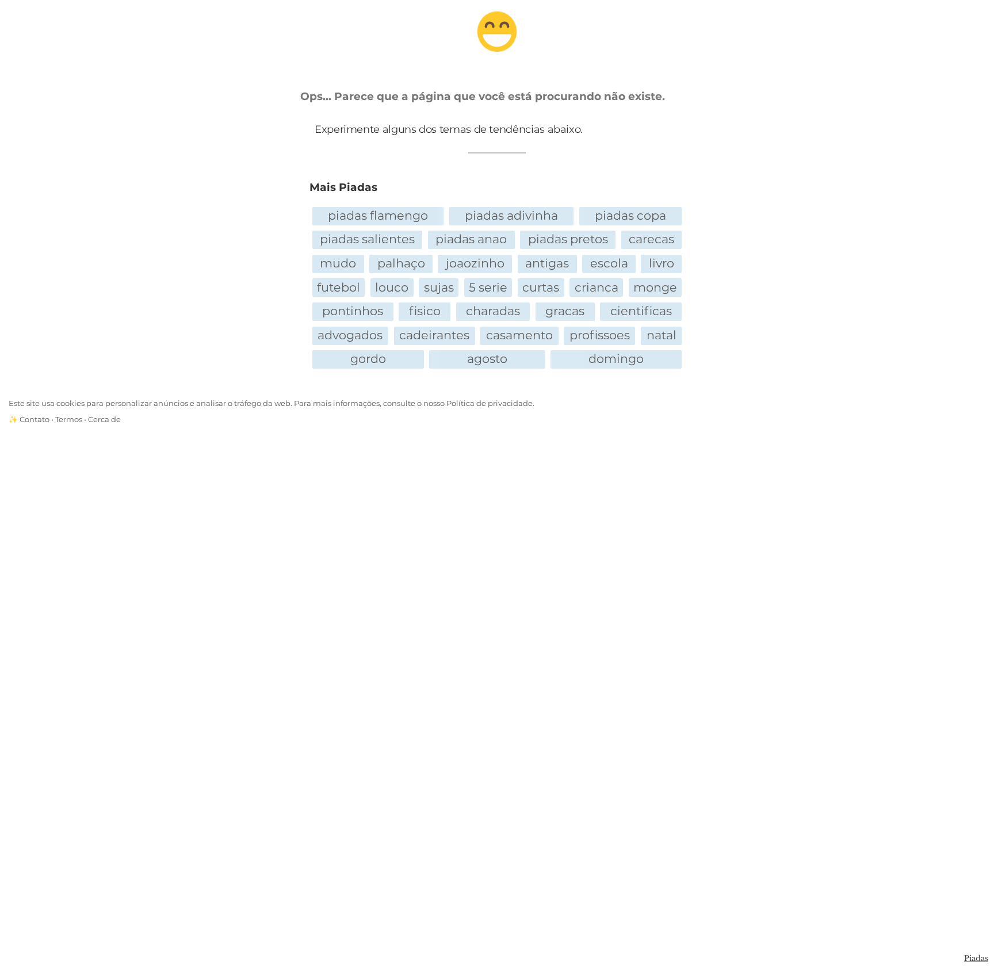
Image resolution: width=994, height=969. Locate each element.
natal (661, 335)
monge (655, 287)
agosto (487, 358)
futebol (338, 287)
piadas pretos (568, 239)
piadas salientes (367, 239)
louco (391, 287)
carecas (651, 239)
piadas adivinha (511, 215)
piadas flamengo (378, 215)
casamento (519, 335)
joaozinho (475, 263)
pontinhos (352, 311)
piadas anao (471, 239)
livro (661, 263)
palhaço (401, 263)
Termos (68, 419)
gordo (368, 358)
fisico (425, 311)
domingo (616, 358)
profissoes (599, 335)
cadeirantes (434, 335)
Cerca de (104, 419)
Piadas (976, 958)
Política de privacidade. (490, 403)
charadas (493, 311)
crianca (596, 287)
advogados (350, 335)
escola (609, 263)
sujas (439, 287)
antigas (547, 263)
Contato (34, 419)
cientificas (641, 311)
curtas (540, 287)
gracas (564, 311)
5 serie (488, 287)
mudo (338, 263)
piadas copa (630, 215)
